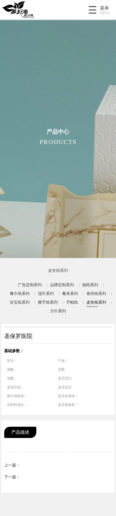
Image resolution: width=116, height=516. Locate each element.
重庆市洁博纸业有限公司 (31, 9)
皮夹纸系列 (96, 302)
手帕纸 (72, 302)
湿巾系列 (46, 293)
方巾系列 (58, 311)
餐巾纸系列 (20, 293)
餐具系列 (70, 293)
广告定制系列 (30, 285)
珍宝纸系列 (20, 302)
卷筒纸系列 (96, 293)
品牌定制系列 (62, 285)
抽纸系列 (90, 285)
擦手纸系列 (48, 302)
